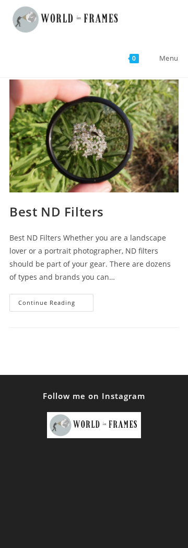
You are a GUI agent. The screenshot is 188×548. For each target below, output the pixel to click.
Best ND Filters (56, 211)
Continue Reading (55, 305)
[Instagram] (94, 459)
